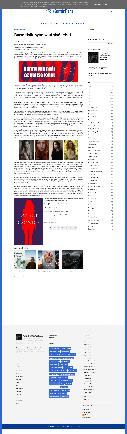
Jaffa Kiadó (91, 159)
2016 (85, 399)
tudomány (19, 391)
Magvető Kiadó (92, 180)
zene (17, 397)
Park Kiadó (91, 202)
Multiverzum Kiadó (94, 196)
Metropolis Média (93, 193)
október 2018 (88, 366)
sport (17, 385)
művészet (19, 379)
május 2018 (87, 381)
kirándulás (19, 370)
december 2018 (88, 361)
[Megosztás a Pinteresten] (75, 228)
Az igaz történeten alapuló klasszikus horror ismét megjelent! (106, 56)
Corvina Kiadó (92, 135)
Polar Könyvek (92, 211)
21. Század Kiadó (93, 107)
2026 (89, 104)
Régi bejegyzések (79, 23)
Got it (105, 4)
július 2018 (87, 375)
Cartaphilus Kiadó (93, 129)
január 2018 (87, 392)
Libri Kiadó (91, 174)
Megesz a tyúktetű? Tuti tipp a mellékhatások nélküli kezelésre (98, 67)
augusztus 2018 (89, 372)
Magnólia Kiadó (93, 177)
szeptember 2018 (89, 369)
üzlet (17, 403)
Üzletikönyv (91, 229)
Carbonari (87, 412)
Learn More (97, 4)
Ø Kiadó (90, 226)
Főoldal (44, 23)
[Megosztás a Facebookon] (50, 228)
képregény (19, 373)
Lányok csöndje (19, 29)
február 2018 (88, 389)
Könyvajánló (55, 23)
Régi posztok (53, 335)
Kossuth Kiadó (92, 168)
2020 (89, 86)
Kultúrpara (87, 417)
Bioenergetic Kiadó (94, 126)
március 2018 (88, 387)
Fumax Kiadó (92, 144)
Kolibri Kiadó (92, 165)
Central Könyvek (93, 132)
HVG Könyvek (92, 153)
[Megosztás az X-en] (54, 228)
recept (18, 382)
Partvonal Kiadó (93, 205)
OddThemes (57, 426)
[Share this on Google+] (58, 228)
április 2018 (87, 384)
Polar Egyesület (92, 208)
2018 (85, 358)
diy (17, 364)
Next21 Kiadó (92, 199)
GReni (19, 41)
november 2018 (88, 364)
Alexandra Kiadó (93, 113)
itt (55, 222)
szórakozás (19, 388)
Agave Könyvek (92, 110)
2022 (89, 92)
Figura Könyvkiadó (93, 141)
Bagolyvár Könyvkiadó (95, 123)
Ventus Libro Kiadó (93, 220)
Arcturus (86, 409)
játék (17, 367)
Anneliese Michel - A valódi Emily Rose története (100, 74)
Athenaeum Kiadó (93, 120)
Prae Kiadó (91, 214)
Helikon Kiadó (92, 156)
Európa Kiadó (92, 138)
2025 (89, 101)
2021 (89, 89)
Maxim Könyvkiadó (94, 186)
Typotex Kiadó (92, 217)
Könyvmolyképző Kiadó (95, 171)
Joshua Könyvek (93, 162)
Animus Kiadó (92, 117)
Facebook (66, 23)
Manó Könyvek (92, 183)
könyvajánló (19, 376)
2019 (85, 355)
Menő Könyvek (92, 189)
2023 (89, 95)
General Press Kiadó (94, 150)
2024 (89, 98)
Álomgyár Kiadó (93, 223)
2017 (85, 396)
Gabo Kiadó (91, 147)
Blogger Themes (75, 426)
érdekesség (19, 400)
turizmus (18, 394)
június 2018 (87, 378)
